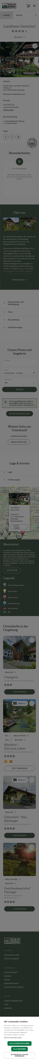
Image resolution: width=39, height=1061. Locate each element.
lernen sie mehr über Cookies (13, 1037)
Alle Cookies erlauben (19, 1043)
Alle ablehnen (19, 1049)
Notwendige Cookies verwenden (19, 1055)
